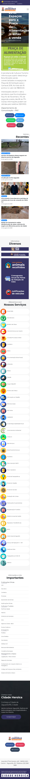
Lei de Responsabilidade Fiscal (15, 423)
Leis (2, 585)
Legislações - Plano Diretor (8, 656)
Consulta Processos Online (14, 337)
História (3, 612)
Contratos (9, 344)
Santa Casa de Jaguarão (13, 536)
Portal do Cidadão (12, 483)
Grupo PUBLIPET (11, 384)
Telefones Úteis (11, 549)
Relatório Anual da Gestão (14, 516)
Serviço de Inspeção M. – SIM (15, 542)
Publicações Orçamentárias (14, 503)
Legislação (10, 417)
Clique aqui (11, 717)
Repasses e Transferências (14, 522)
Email (20, 125)
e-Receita (9, 364)
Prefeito (3, 632)
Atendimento (10, 317)
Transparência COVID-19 (13, 556)
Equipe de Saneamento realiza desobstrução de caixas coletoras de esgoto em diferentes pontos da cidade (14, 224)
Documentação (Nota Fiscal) (15, 357)
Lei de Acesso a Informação (10, 1)
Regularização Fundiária (13, 509)
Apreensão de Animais (7, 599)
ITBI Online (10, 410)
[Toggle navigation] (27, 9)
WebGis (9, 562)
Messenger (20, 115)
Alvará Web (10, 311)
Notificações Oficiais (6, 603)
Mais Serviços (10, 443)
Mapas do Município (6, 660)
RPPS (8, 529)
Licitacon (9, 436)
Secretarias (4, 640)
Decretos (3, 588)
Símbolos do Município (7, 616)
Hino (2, 620)
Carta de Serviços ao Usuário (15, 331)
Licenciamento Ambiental (14, 430)
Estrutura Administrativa (7, 647)
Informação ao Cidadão (13, 397)
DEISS (8, 351)
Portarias (3, 596)
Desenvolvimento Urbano (8, 672)
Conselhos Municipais (7, 651)
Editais (9, 370)
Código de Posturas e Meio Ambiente (11, 669)
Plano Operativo (11, 470)
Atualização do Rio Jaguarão (10, 178)
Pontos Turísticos (5, 627)
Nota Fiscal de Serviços (13, 450)
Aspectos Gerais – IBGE (7, 623)
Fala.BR (9, 377)
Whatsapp (11, 120)
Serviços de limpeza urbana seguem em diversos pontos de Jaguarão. (14, 156)
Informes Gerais (11, 403)
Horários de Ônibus (12, 390)
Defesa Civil (4, 643)
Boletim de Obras (12, 324)
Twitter (21, 120)
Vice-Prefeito (4, 636)
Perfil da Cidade (5, 609)
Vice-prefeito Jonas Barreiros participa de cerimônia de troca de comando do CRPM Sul (14, 200)
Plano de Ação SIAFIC (13, 463)
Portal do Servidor (12, 489)
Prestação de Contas (12, 496)
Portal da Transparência (9, 3)
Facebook (10, 115)
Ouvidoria (19, 3)
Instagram (11, 125)
